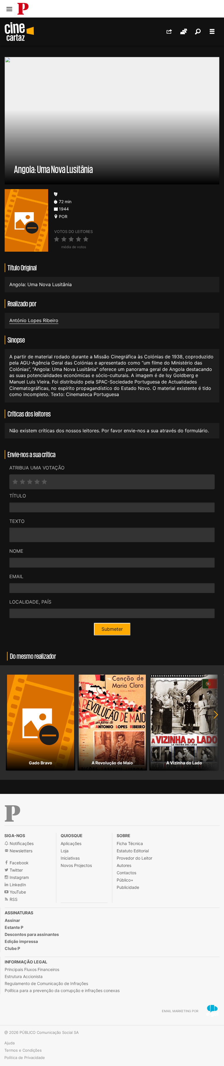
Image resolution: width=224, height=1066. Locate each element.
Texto (16, 521)
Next (212, 723)
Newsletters (20, 850)
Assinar (12, 920)
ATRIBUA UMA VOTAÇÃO (36, 468)
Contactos (126, 872)
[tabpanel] (40, 723)
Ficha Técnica (130, 843)
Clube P (12, 948)
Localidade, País (30, 602)
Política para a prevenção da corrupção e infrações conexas (62, 990)
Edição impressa (21, 941)
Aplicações (71, 843)
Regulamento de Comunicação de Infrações (46, 983)
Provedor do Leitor (134, 858)
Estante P (14, 927)
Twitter (15, 870)
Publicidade (128, 887)
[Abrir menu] (9, 9)
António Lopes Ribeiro (33, 320)
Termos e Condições (23, 1050)
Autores (124, 865)
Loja (65, 850)
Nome (16, 551)
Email (16, 576)
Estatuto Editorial (133, 850)
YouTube (17, 891)
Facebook (18, 862)
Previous (11, 723)
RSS (13, 899)
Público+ (125, 879)
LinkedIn (17, 884)
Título (17, 496)
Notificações (21, 843)
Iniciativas (70, 858)
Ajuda (9, 1043)
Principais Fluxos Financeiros (32, 969)
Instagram (18, 877)
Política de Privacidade (24, 1057)
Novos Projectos (76, 865)
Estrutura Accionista (24, 976)
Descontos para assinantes (32, 934)
